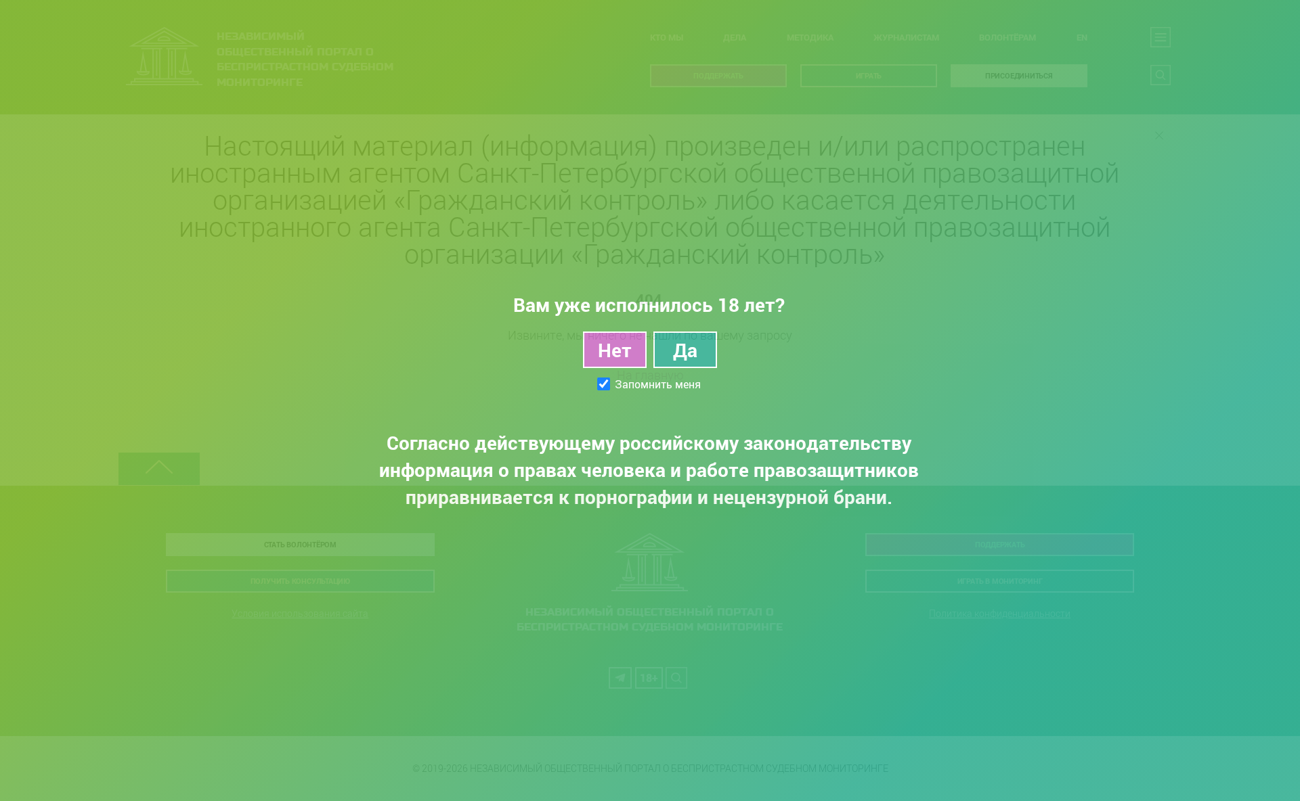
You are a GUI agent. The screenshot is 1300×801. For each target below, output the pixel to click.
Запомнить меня (658, 384)
